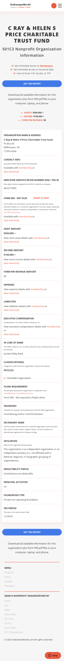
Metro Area (10, 614)
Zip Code (8, 618)
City (6, 605)
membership (25, 167)
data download (11, 171)
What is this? (41, 197)
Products (9, 572)
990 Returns (46, 65)
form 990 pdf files (37, 99)
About (7, 576)
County (8, 623)
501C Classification (13, 632)
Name (7, 600)
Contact (8, 581)
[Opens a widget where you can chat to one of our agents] (53, 656)
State (7, 609)
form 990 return (10, 393)
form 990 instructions (12, 212)
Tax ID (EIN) (10, 627)
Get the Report (32, 83)
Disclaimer (9, 585)
